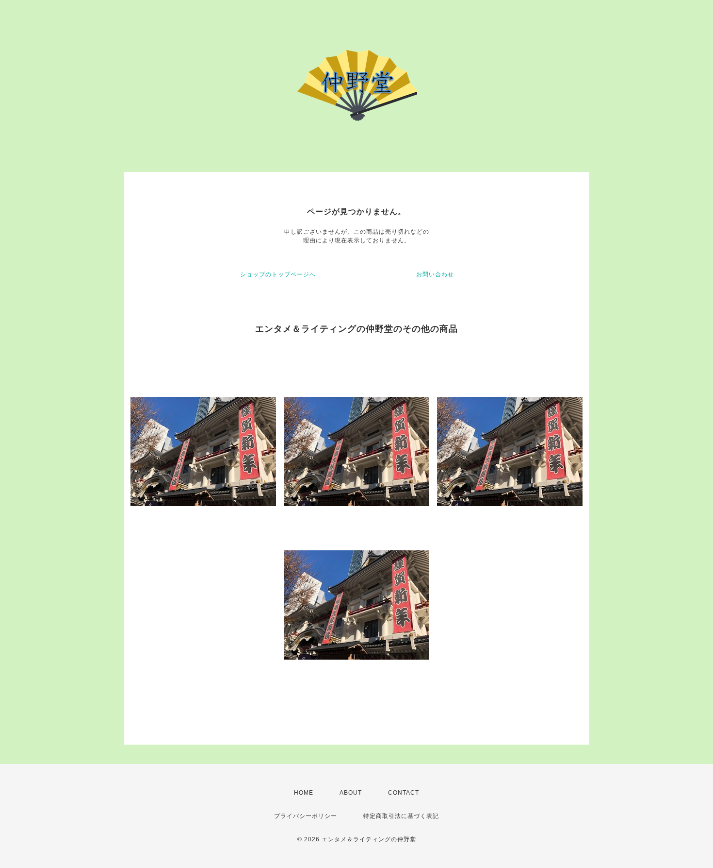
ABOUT (351, 792)
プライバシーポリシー (305, 816)
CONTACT (403, 792)
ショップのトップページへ (278, 274)
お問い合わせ (435, 274)
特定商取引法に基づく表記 (401, 816)
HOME (303, 792)
